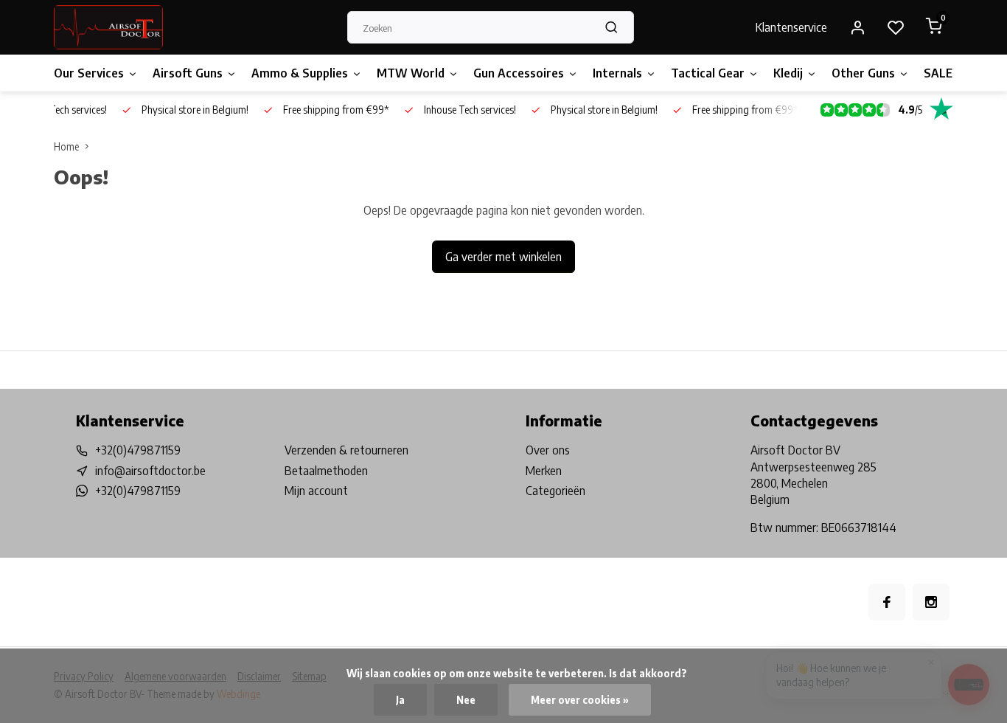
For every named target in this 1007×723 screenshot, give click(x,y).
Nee (465, 699)
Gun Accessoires (518, 73)
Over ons (548, 450)
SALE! (940, 73)
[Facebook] (886, 602)
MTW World (411, 73)
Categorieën (555, 490)
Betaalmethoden (326, 470)
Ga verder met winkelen (503, 256)
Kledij (788, 73)
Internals (617, 73)
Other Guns (863, 73)
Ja (400, 699)
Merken (544, 470)
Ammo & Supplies (299, 73)
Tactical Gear (708, 73)
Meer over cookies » (580, 699)
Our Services (89, 73)
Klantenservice (791, 27)
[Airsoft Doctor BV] (108, 27)
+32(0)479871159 (138, 450)
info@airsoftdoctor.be (150, 470)
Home (66, 146)
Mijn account (316, 490)
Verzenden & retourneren (346, 450)
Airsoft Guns (188, 73)
